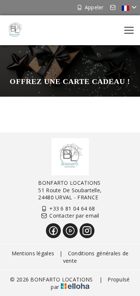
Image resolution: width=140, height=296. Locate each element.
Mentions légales (33, 253)
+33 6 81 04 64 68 (72, 208)
